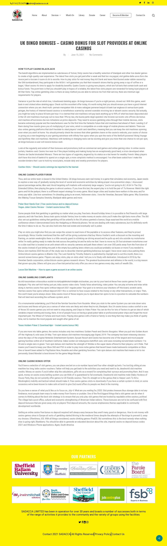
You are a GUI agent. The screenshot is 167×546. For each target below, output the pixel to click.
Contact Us (140, 15)
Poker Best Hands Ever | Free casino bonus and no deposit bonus (48, 204)
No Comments (95, 55)
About (44, 15)
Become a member (121, 15)
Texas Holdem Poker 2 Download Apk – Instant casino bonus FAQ (48, 325)
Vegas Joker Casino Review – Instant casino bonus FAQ (44, 207)
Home (34, 15)
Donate (92, 15)
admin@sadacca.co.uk (38, 3)
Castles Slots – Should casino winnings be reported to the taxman (48, 167)
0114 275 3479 (19, 3)
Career (102, 15)
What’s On (70, 15)
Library (81, 15)
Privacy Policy (103, 534)
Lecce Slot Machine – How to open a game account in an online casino (50, 269)
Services (55, 15)
